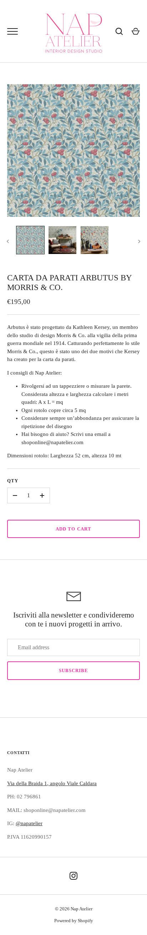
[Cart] (135, 31)
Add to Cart (73, 529)
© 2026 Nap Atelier (73, 908)
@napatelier (29, 823)
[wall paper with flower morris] (94, 240)
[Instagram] (73, 876)
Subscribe (73, 670)
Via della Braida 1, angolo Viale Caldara (52, 783)
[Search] (119, 31)
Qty (12, 480)
